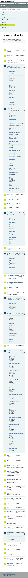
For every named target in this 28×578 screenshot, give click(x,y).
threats (12, 177)
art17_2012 (10, 108)
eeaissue (13, 231)
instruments (13, 448)
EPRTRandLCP (11, 275)
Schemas (4, 22)
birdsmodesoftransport (13, 379)
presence (13, 159)
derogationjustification (13, 394)
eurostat (9, 287)
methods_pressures (13, 132)
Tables (3, 17)
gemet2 (9, 313)
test (8, 549)
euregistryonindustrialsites (11, 282)
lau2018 (9, 511)
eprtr (8, 253)
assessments (13, 114)
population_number (13, 150)
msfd (8, 522)
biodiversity (10, 200)
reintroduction (13, 172)
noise (8, 527)
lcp (8, 516)
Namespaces (5, 30)
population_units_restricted (13, 154)
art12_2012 (10, 55)
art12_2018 (10, 60)
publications (10, 532)
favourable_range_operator (13, 123)
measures (13, 128)
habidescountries (13, 401)
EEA (8, 1)
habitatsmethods (13, 424)
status (12, 242)
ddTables (13, 226)
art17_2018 (10, 194)
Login (17, 3)
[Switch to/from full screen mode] (19, 3)
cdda (8, 203)
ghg (8, 345)
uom (8, 553)
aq (8, 50)
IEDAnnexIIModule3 (11, 471)
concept (13, 316)
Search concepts (19, 46)
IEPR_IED (10, 486)
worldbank (10, 563)
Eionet (7, 9)
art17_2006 (10, 66)
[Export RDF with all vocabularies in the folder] (24, 68)
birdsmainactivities (13, 363)
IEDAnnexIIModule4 (11, 479)
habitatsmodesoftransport (13, 433)
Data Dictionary (12, 9)
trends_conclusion (13, 188)
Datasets (4, 14)
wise (8, 558)
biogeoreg (13, 119)
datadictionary (11, 212)
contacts (13, 218)
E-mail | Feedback (6, 573)
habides (9, 351)
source (12, 328)
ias (8, 455)
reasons (13, 97)
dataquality (10, 248)
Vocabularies (5, 24)
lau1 (8, 503)
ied (8, 460)
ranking (13, 168)
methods (13, 90)
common (9, 207)
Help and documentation (7, 12)
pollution (13, 145)
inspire (9, 493)
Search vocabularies (8, 46)
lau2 (8, 507)
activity (12, 258)
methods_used (13, 141)
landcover (10, 498)
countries (13, 85)
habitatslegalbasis (13, 409)
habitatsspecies (13, 441)
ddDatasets (13, 222)
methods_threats (13, 137)
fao (8, 292)
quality (12, 163)
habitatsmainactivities (13, 417)
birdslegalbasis (13, 356)
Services (4, 27)
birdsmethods (13, 370)
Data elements (5, 19)
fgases (9, 298)
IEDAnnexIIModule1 (11, 465)
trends (12, 102)
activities (13, 71)
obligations (13, 237)
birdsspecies (13, 387)
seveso (9, 544)
